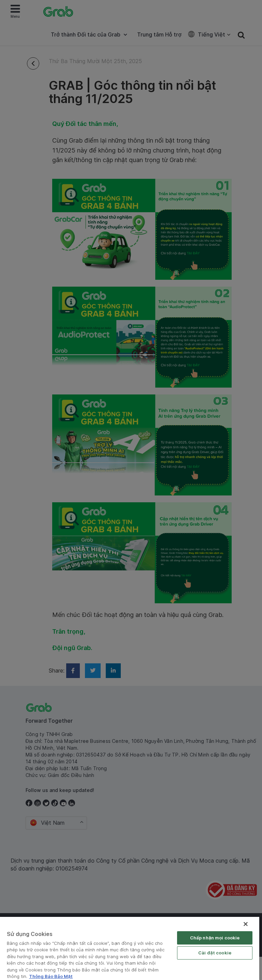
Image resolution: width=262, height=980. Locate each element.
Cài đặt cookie (214, 952)
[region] (129, 948)
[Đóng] (246, 924)
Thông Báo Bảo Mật (51, 976)
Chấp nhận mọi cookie (215, 937)
